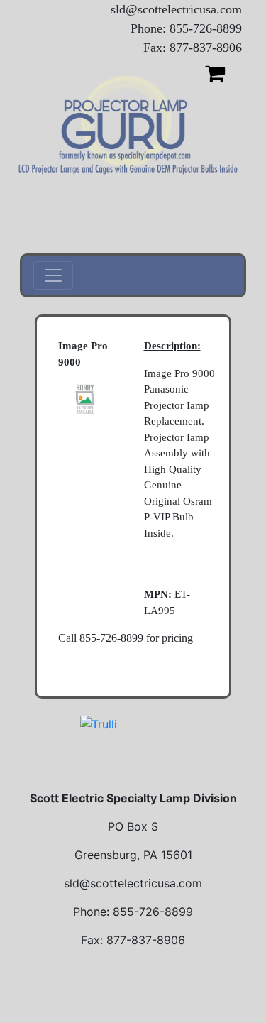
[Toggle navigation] (53, 275)
